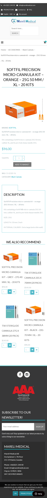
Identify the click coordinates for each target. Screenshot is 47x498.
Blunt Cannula (28, 50)
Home (3, 50)
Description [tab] (10, 188)
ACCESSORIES (14, 50)
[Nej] (44, 490)
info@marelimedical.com (27, 5)
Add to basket (22, 164)
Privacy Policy (27, 493)
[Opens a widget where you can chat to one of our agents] (38, 494)
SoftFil (12, 128)
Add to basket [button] (10, 291)
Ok (15, 493)
